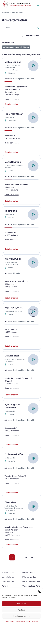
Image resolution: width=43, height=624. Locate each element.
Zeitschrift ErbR (8, 581)
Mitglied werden (29, 577)
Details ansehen (11, 104)
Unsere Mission (28, 572)
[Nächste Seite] (32, 557)
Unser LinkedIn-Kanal (31, 581)
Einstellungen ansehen (21, 616)
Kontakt (5, 586)
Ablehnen (21, 610)
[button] (40, 591)
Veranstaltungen (8, 577)
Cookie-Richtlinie (10, 621)
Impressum (35, 621)
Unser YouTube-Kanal (31, 586)
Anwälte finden (17, 12)
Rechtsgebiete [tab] (19, 78)
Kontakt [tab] (30, 78)
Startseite (5, 12)
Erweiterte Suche (32, 36)
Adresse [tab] (8, 78)
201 (25, 557)
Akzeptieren (21, 604)
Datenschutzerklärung (23, 621)
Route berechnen (12, 99)
